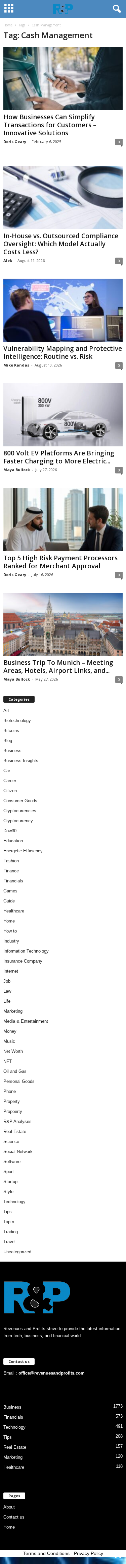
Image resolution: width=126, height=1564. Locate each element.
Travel (9, 1241)
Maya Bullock (16, 469)
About (9, 1507)
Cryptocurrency (18, 820)
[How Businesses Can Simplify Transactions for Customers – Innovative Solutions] (63, 78)
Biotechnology (17, 720)
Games (10, 890)
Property (11, 1101)
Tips (7, 1211)
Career (9, 780)
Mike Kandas (16, 365)
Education (13, 840)
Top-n (8, 1221)
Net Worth (13, 1051)
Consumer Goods (20, 800)
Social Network (18, 1151)
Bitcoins (11, 730)
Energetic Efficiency (23, 850)
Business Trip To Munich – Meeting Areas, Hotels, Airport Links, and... (58, 666)
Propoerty (12, 1111)
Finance (11, 870)
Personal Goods (19, 1081)
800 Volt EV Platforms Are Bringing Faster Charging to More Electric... (58, 457)
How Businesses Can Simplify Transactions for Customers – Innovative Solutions (49, 125)
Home (7, 25)
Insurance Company (22, 961)
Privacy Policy (88, 1553)
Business (12, 750)
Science (11, 1141)
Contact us (14, 1517)
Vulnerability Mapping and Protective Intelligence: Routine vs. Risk (62, 352)
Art (6, 710)
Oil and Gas (15, 1071)
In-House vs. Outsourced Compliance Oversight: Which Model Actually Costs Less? (60, 244)
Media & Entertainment (25, 1021)
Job (6, 981)
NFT (7, 1061)
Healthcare (13, 910)
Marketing (13, 1011)
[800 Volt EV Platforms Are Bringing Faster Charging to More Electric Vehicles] (63, 414)
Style (8, 1191)
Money (9, 1031)
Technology (14, 1201)
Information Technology (26, 951)
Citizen (10, 790)
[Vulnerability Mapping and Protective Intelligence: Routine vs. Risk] (63, 310)
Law (7, 991)
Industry (11, 941)
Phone (9, 1091)
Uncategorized (17, 1251)
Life (6, 1001)
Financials (13, 880)
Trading (10, 1231)
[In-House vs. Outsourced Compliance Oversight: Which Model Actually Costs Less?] (63, 197)
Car (6, 770)
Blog (7, 740)
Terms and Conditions (46, 1553)
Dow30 (9, 830)
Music (9, 1041)
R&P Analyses (17, 1121)
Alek (7, 260)
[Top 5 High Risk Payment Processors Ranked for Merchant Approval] (63, 519)
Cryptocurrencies (19, 810)
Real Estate (14, 1131)
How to (10, 931)
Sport (8, 1171)
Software (11, 1161)
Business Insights (20, 760)
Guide (9, 900)
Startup (10, 1181)
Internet (10, 971)
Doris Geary (14, 141)
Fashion (11, 860)
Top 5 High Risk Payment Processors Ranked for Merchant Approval (60, 562)
